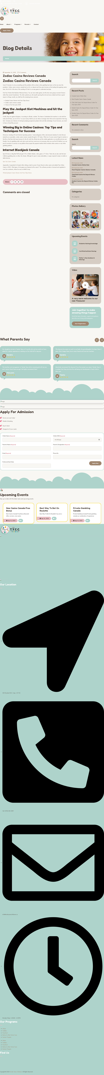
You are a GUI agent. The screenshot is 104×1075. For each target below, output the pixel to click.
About (8, 24)
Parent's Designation (61, 444)
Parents (27, 24)
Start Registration (80, 323)
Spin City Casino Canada (9, 161)
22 (75, 258)
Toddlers (4, 1031)
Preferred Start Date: (8, 462)
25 (75, 243)
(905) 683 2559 (35, 3)
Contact (36, 24)
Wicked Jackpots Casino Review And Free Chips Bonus (17, 173)
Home (1, 24)
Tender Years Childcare (16, 1072)
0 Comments (22, 72)
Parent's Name (9, 444)
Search (75, 74)
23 (75, 251)
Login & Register (6, 1)
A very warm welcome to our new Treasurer (85, 299)
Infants (4, 1029)
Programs (17, 24)
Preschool (5, 1033)
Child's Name (9, 436)
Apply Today (7, 30)
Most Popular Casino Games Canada (81, 99)
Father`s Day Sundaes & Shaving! (87, 258)
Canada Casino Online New (79, 96)
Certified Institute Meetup (87, 251)
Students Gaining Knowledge (88, 243)
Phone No (55, 453)
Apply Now (95, 463)
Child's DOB (59, 436)
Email (7, 453)
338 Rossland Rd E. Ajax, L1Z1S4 (13, 3)
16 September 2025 (78, 163)
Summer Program (6, 1037)
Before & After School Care (9, 1035)
